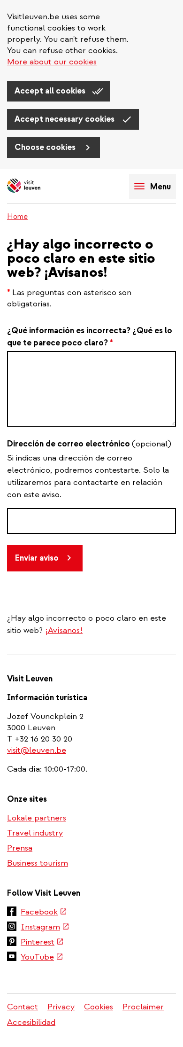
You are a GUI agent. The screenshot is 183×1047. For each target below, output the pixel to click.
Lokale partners (36, 818)
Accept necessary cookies (65, 119)
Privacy (61, 1006)
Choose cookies (46, 147)
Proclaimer (143, 1006)
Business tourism (37, 863)
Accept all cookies (51, 91)
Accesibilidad (31, 1022)
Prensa (19, 848)
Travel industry (35, 833)
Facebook (44, 912)
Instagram (45, 928)
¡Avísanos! (64, 630)
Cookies (98, 1006)
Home (17, 216)
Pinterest (42, 943)
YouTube (42, 958)
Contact (22, 1006)
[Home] (39, 186)
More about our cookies (52, 61)
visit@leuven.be (36, 750)
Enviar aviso (37, 558)
